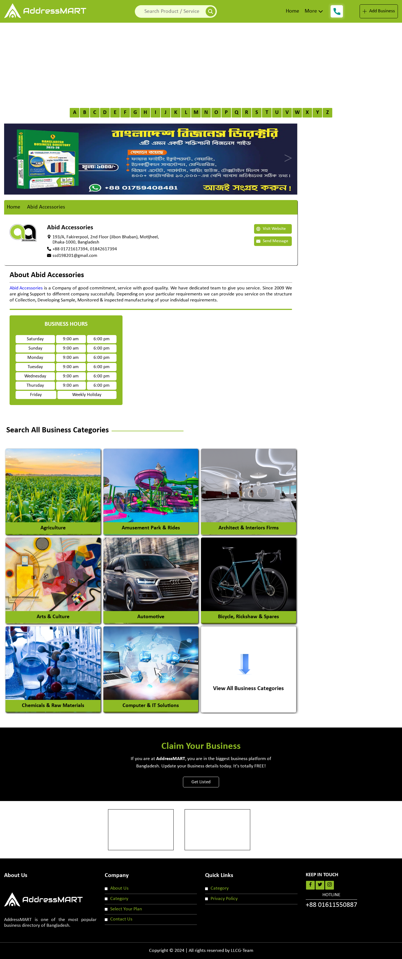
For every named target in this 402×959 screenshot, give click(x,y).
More (311, 11)
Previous (15, 153)
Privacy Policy (224, 898)
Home (292, 11)
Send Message (275, 241)
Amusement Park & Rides (151, 528)
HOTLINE (331, 900)
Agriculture (53, 528)
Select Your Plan (126, 909)
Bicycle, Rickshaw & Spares (248, 617)
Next (286, 153)
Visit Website (274, 229)
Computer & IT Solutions (151, 705)
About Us (119, 888)
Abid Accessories (26, 288)
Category (119, 898)
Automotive (150, 617)
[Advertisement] (201, 63)
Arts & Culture (53, 617)
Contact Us (121, 919)
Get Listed (201, 782)
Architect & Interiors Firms (249, 528)
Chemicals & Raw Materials (53, 705)
